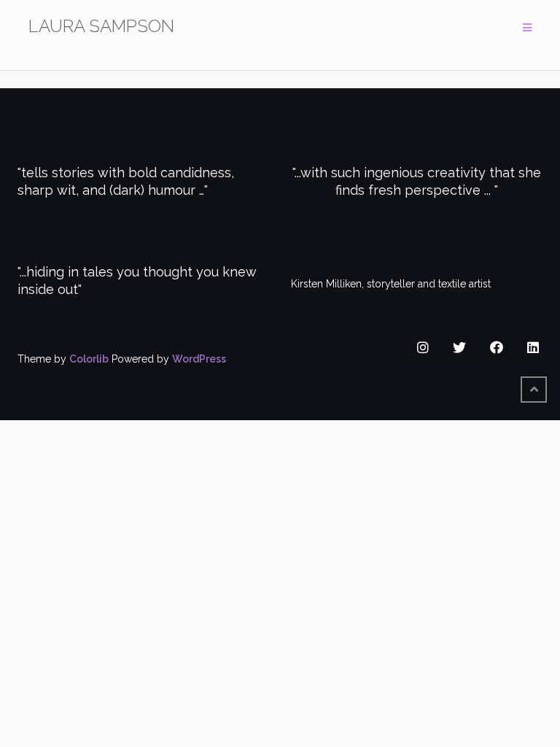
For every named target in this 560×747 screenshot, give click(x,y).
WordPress (199, 359)
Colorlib (89, 359)
